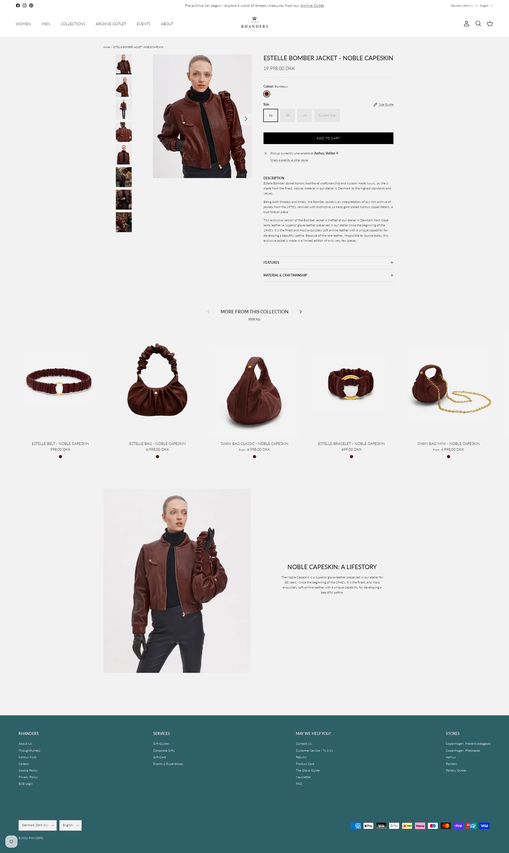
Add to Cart (328, 138)
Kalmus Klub (27, 757)
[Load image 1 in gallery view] (202, 116)
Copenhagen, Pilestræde (463, 750)
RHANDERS (36, 837)
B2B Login (26, 784)
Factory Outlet (456, 770)
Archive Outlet (312, 5)
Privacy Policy (28, 777)
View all (254, 319)
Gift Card (159, 757)
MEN (46, 23)
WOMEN (23, 23)
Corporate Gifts (164, 750)
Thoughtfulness (29, 750)
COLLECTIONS (73, 23)
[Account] (465, 23)
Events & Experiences (168, 764)
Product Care (305, 764)
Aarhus (451, 757)
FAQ (299, 784)
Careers (24, 764)
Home (106, 47)
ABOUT (167, 23)
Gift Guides (161, 744)
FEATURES (271, 263)
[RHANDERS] (254, 23)
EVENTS (143, 23)
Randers (451, 764)
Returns (301, 757)
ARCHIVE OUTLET (111, 23)
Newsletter (303, 777)
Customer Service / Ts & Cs (314, 750)
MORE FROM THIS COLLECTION (254, 311)
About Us (25, 744)
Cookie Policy (28, 770)
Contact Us (303, 744)
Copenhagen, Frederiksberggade (468, 744)
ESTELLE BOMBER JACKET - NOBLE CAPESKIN (138, 47)
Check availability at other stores (289, 160)
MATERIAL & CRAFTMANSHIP (285, 275)
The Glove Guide (307, 770)
